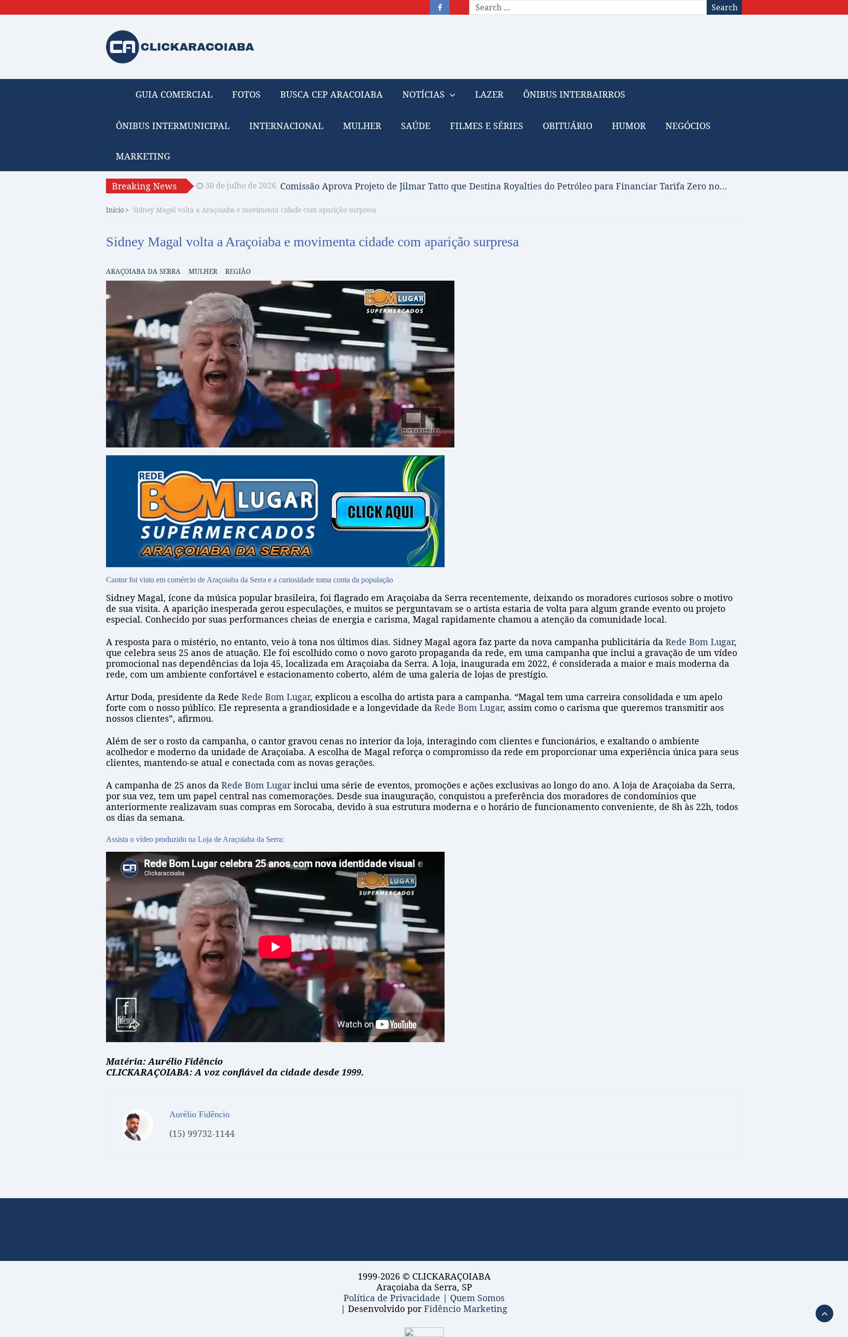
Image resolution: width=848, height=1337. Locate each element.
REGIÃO (238, 271)
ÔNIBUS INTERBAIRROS (574, 94)
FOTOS (246, 94)
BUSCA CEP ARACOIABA (331, 94)
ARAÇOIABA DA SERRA (143, 271)
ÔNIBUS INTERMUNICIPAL (173, 125)
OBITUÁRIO (567, 125)
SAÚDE (415, 125)
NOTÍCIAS (423, 94)
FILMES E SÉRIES (486, 125)
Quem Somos (477, 1298)
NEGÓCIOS (688, 125)
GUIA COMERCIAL (173, 94)
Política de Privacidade (392, 1298)
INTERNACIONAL (286, 125)
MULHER (362, 125)
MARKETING (143, 156)
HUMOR (629, 125)
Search (725, 7)
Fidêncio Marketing (465, 1308)
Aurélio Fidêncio (199, 1114)
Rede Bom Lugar (699, 642)
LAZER (489, 94)
